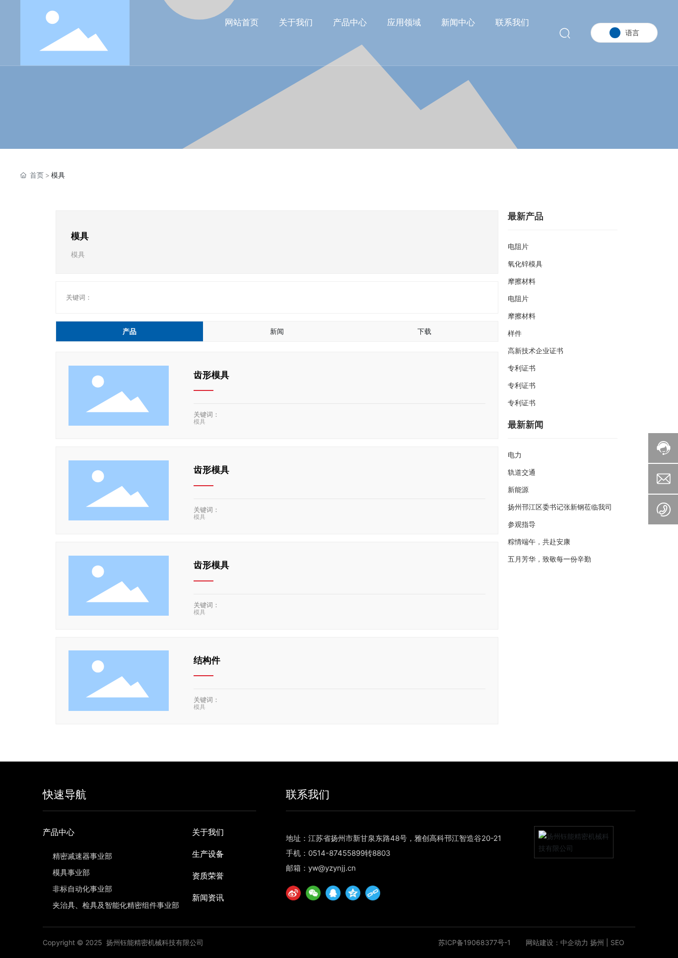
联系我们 (308, 794)
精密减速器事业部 (82, 856)
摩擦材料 (522, 281)
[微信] (313, 893)
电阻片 (518, 246)
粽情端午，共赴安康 (539, 541)
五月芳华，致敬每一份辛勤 (549, 559)
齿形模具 (211, 375)
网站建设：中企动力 (557, 942)
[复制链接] (372, 893)
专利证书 (522, 368)
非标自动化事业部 (82, 889)
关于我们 (208, 832)
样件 (515, 333)
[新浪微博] (293, 893)
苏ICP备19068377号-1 (474, 942)
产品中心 (58, 832)
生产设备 (208, 854)
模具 (199, 421)
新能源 (518, 489)
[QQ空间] (352, 893)
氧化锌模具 (525, 263)
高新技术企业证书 (535, 350)
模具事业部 (71, 872)
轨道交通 (522, 472)
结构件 (207, 660)
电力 (515, 454)
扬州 (597, 942)
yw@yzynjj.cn (332, 868)
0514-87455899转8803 (349, 853)
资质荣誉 (208, 876)
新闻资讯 (208, 897)
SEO (617, 942)
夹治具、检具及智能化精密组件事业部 (116, 905)
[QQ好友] (333, 893)
